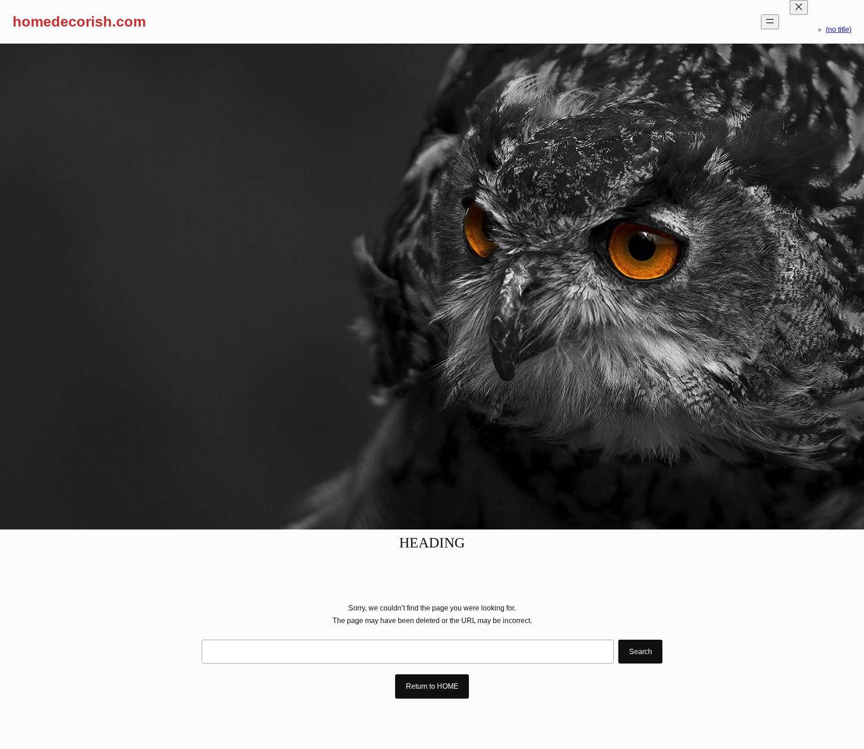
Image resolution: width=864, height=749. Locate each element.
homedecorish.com (79, 21)
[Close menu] (799, 7)
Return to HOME (432, 686)
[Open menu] (770, 21)
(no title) (838, 29)
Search (640, 651)
